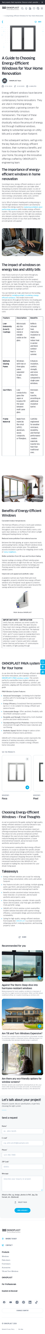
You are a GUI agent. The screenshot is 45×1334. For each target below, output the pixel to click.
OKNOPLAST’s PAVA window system (15, 678)
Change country (22, 1310)
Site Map (20, 1329)
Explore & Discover (10, 1291)
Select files (22, 1202)
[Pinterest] (23, 1302)
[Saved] (34, 8)
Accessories (6, 1268)
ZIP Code (5, 1162)
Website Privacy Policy (8, 1329)
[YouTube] (10, 1302)
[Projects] (30, 8)
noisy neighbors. (10, 552)
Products (5, 1252)
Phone (4, 1150)
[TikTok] (36, 1302)
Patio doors (6, 1260)
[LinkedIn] (30, 1302)
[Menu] (42, 8)
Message (5, 1174)
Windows (5, 1256)
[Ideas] (26, 8)
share (24, 937)
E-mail (4, 1138)
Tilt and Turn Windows (10, 1271)
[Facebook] (4, 1302)
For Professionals (9, 1284)
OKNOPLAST (21, 921)
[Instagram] (17, 1302)
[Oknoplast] (11, 8)
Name (4, 1126)
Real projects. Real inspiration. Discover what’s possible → (21, 2)
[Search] (22, 8)
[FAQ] (38, 8)
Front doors (6, 1264)
